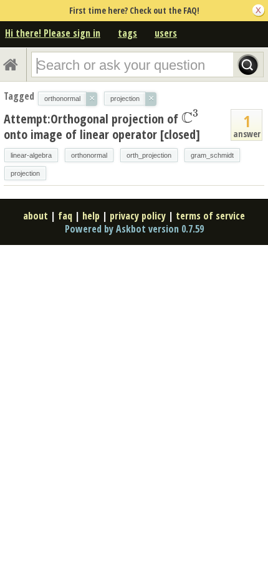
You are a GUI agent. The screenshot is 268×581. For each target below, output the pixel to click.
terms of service (210, 216)
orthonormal (89, 155)
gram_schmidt (212, 155)
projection (25, 173)
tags (127, 33)
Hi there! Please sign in (52, 33)
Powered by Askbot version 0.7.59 (134, 229)
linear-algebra (31, 155)
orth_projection (149, 155)
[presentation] (190, 118)
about (35, 216)
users (166, 33)
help (91, 216)
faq (65, 216)
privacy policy (138, 216)
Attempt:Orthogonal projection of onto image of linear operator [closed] (102, 126)
